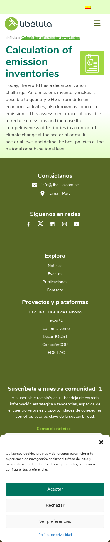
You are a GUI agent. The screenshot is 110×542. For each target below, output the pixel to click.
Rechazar (55, 505)
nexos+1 (55, 320)
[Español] (88, 7)
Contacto (55, 290)
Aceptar (55, 489)
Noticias (55, 266)
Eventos (55, 274)
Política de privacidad (55, 534)
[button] (101, 442)
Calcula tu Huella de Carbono (55, 312)
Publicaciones (55, 282)
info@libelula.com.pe (60, 185)
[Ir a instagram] (64, 224)
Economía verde (55, 328)
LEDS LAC (55, 352)
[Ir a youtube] (76, 224)
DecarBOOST (55, 336)
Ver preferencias (55, 521)
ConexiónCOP (55, 345)
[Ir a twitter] (40, 223)
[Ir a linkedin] (52, 224)
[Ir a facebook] (29, 224)
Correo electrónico (54, 429)
